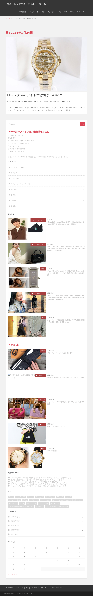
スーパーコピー (45, 500)
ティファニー (13, 503)
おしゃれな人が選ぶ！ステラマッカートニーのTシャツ (30, 486)
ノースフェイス (20, 497)
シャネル (30, 497)
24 (35, 565)
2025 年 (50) (15, 521)
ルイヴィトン (34, 500)
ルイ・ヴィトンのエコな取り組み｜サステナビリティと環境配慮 (65, 403)
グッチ (25, 500)
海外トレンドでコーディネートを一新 (26, 4)
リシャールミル (31, 503)
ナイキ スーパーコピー (16, 151)
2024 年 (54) (15, 525)
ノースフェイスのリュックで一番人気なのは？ (67, 500)
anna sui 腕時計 (52, 451)
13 (68, 556)
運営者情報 (22, 12)
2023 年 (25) (15, 530)
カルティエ (39, 506)
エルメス (68, 497)
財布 (65, 12)
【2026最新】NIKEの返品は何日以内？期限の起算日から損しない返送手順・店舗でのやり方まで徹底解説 (65, 223)
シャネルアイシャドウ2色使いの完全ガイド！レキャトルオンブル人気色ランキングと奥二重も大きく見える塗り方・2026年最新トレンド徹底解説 (66, 248)
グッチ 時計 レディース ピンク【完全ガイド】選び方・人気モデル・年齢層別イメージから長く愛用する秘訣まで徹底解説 (65, 273)
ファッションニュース (77, 12)
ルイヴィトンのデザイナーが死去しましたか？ (27, 484)
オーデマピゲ (50, 497)
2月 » (15, 575)
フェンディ (12, 138)
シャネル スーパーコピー (17, 135)
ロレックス (67, 101)
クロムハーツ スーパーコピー (18, 143)
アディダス (59, 497)
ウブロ (22, 503)
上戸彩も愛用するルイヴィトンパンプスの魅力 (27, 480)
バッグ (31, 12)
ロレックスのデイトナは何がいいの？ (35, 95)
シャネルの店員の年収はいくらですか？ (21, 506)
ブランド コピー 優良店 (16, 149)
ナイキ (11, 497)
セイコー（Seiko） (15, 500)
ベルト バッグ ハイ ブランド (56, 426)
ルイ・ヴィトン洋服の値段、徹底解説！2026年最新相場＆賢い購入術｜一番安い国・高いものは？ (66, 321)
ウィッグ (15, 173)
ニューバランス (43, 503)
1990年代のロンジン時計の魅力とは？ (24, 478)
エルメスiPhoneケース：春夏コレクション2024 (28, 482)
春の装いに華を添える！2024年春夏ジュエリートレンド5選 (65, 377)
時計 (43, 12)
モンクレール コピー (15, 146)
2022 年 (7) (15, 534)
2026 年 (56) (15, 517)
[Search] (82, 124)
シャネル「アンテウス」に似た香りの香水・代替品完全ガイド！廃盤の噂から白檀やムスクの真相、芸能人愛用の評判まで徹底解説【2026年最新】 (65, 297)
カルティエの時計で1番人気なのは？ (57, 506)
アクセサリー (52, 12)
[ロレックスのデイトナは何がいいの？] (46, 64)
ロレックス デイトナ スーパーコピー (21, 141)
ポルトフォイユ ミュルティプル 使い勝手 (60, 353)
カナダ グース (55, 503)
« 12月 (10, 575)
